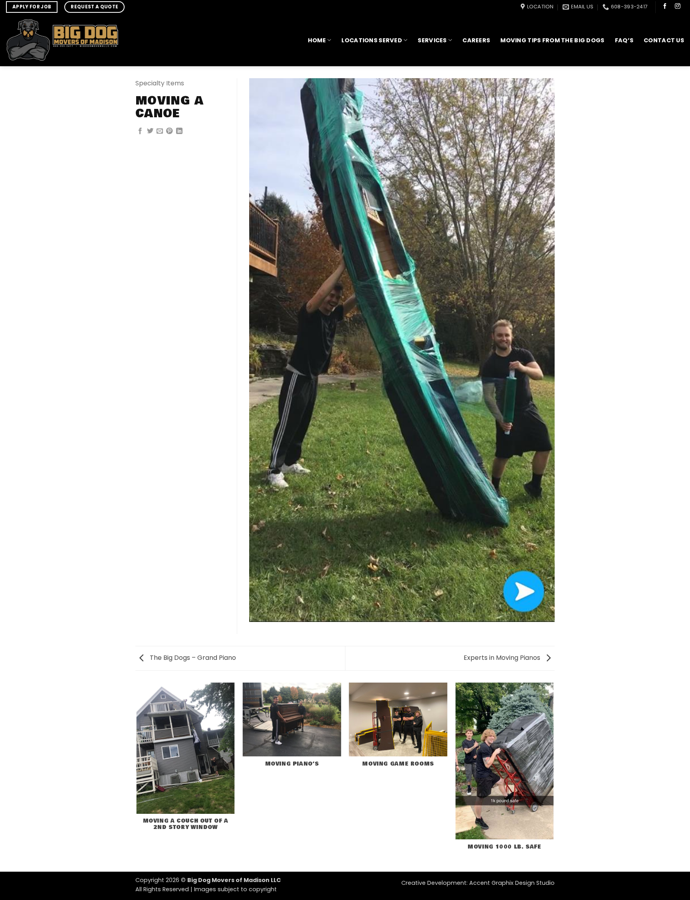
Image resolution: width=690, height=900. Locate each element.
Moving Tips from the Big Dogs (552, 40)
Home (317, 40)
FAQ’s (624, 40)
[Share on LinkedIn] (179, 131)
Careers (476, 40)
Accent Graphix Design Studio (512, 883)
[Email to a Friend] (160, 131)
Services (432, 40)
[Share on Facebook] (140, 131)
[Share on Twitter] (150, 131)
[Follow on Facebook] (665, 7)
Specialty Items (159, 83)
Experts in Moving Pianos (503, 657)
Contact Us (664, 40)
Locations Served (371, 40)
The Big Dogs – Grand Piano (192, 657)
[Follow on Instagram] (678, 7)
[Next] (553, 776)
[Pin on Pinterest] (169, 131)
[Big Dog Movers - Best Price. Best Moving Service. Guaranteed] (62, 40)
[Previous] (137, 776)
